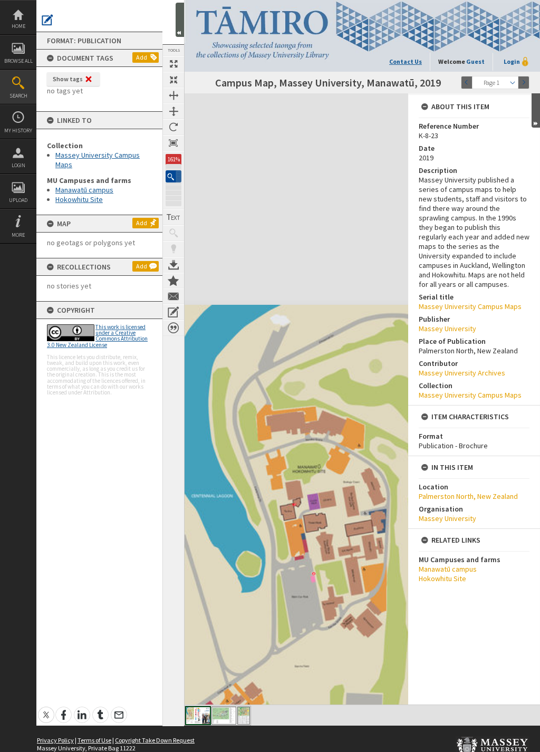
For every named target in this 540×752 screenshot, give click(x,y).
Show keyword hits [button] (173, 233)
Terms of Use (94, 740)
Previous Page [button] (466, 82)
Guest (475, 61)
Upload (18, 200)
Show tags (68, 79)
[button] (173, 176)
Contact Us (405, 61)
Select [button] (512, 82)
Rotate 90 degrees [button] (173, 127)
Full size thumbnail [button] (173, 64)
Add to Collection (173, 280)
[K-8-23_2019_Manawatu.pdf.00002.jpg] (223, 716)
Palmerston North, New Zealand (468, 496)
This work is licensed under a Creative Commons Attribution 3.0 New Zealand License (97, 336)
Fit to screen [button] (173, 80)
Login (18, 165)
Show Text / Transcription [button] (173, 217)
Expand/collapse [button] (536, 110)
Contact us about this (173, 296)
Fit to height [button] (173, 111)
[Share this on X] (46, 709)
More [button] (18, 235)
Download (173, 265)
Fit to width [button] (173, 95)
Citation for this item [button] (173, 328)
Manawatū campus (84, 190)
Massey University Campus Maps (470, 306)
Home (18, 26)
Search (18, 95)
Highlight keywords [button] (173, 249)
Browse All (18, 60)
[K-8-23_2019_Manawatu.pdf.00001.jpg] (198, 715)
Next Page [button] (523, 82)
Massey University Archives (462, 373)
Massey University (447, 328)
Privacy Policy (55, 740)
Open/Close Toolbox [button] (180, 20)
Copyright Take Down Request (155, 740)
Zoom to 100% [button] (173, 143)
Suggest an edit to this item (47, 20)
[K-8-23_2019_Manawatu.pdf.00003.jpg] (243, 716)
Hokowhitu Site (79, 199)
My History (18, 130)
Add (141, 57)
